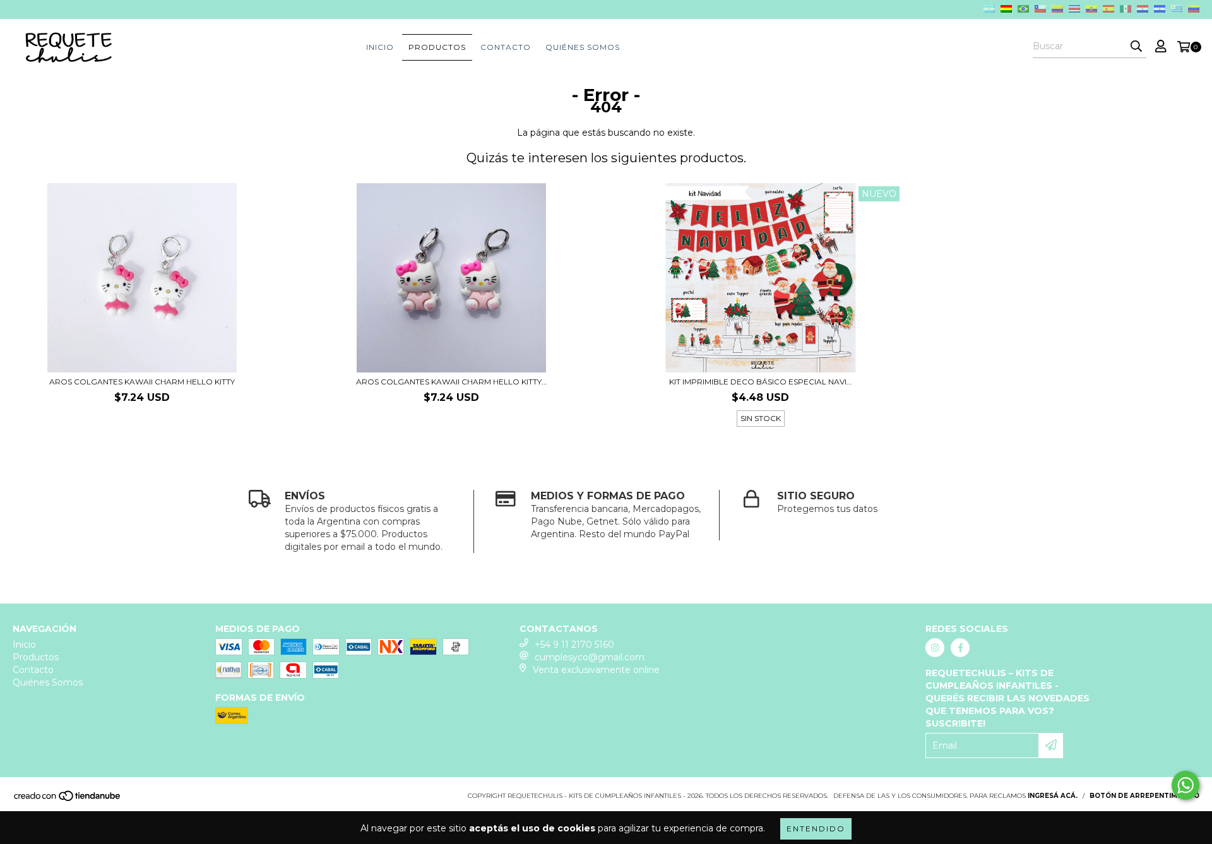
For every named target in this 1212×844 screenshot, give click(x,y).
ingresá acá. (1053, 796)
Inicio (380, 47)
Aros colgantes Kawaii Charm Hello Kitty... (451, 381)
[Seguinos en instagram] (934, 647)
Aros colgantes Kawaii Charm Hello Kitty (142, 381)
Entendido (816, 828)
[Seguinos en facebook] (960, 647)
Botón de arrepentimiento (1144, 796)
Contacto (505, 47)
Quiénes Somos (582, 47)
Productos (437, 47)
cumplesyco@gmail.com (590, 657)
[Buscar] (1136, 46)
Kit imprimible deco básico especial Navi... (760, 381)
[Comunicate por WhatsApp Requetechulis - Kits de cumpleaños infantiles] (1185, 785)
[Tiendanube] (68, 799)
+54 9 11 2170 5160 (574, 644)
